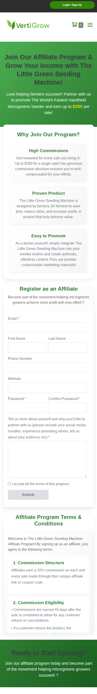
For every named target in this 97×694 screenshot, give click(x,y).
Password (16, 399)
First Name (16, 338)
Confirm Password (63, 399)
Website (14, 379)
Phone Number (20, 359)
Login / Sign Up (72, 5)
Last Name (57, 338)
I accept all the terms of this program (40, 484)
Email (12, 318)
